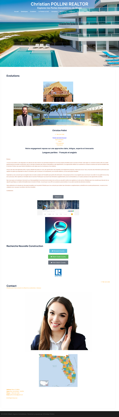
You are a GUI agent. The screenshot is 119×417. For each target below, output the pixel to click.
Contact (102, 11)
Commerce (72, 11)
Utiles (88, 11)
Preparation (80, 11)
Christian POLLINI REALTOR (59, 4)
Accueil (16, 11)
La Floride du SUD (44, 11)
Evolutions (33, 11)
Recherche (63, 11)
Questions (95, 11)
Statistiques (24, 11)
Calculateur (54, 11)
